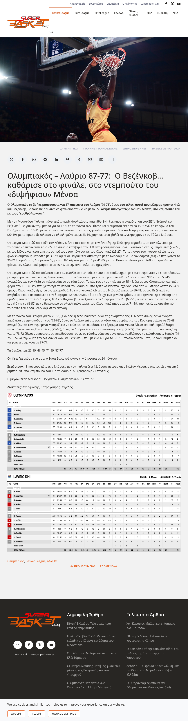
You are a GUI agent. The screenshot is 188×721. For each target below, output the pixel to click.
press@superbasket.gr (42, 654)
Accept (16, 713)
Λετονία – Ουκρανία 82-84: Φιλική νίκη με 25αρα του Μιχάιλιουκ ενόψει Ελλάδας (153, 670)
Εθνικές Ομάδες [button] (133, 13)
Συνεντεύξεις (96, 3)
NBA (175, 13)
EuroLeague (82, 13)
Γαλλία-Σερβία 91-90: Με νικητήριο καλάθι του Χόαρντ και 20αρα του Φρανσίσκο (91, 640)
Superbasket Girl (150, 3)
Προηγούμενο (84, 566)
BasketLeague (60, 13)
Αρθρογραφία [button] (77, 3)
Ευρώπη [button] (162, 13)
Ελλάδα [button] (119, 13)
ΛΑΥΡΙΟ (52, 561)
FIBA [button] (149, 13)
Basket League (36, 561)
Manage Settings (64, 713)
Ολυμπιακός (15, 561)
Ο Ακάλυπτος (129, 3)
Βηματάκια (113, 3)
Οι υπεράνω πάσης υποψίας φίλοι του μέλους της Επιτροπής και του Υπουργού (93, 670)
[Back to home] (28, 22)
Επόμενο (107, 566)
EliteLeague (102, 13)
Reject (36, 713)
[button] (51, 31)
